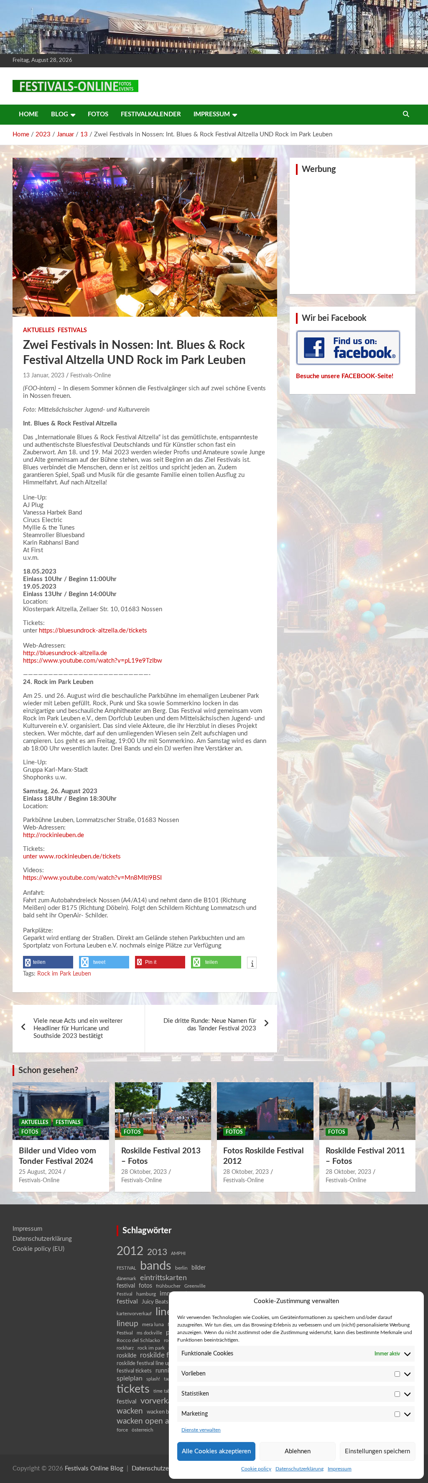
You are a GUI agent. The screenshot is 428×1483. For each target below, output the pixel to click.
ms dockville (149, 1333)
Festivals (72, 330)
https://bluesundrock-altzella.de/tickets (93, 631)
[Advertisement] (352, 233)
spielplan (130, 1378)
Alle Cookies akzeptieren (216, 1451)
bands (155, 1266)
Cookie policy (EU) (38, 1249)
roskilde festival (164, 1355)
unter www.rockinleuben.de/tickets (72, 856)
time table (163, 1391)
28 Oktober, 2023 (144, 1172)
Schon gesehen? (48, 1070)
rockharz (125, 1348)
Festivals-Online (90, 376)
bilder (198, 1268)
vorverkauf (160, 1401)
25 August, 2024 (40, 1172)
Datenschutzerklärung (299, 1468)
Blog (59, 114)
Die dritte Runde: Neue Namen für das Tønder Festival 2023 (209, 1025)
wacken (130, 1411)
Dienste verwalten (201, 1429)
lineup (127, 1323)
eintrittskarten (163, 1277)
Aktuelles (39, 330)
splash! (153, 1379)
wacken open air (145, 1421)
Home (28, 114)
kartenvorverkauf (134, 1313)
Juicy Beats (155, 1302)
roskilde (126, 1356)
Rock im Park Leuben (64, 974)
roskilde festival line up (144, 1363)
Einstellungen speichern (377, 1451)
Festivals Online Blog (94, 1468)
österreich (142, 1429)
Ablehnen (298, 1451)
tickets (133, 1389)
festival (126, 1286)
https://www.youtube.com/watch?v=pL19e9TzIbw (92, 661)
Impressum (340, 1468)
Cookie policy (256, 1468)
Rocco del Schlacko (138, 1340)
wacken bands (163, 1412)
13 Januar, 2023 (43, 376)
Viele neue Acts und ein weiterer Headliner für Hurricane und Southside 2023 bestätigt (77, 1028)
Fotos (98, 114)
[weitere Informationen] (251, 963)
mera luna (153, 1324)
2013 (157, 1252)
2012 (130, 1251)
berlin (181, 1267)
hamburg (146, 1293)
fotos (145, 1286)
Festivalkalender (151, 114)
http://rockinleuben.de (53, 835)
